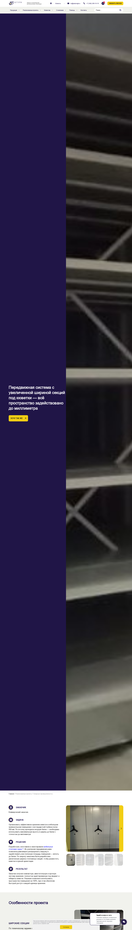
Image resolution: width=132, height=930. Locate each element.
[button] (121, 828)
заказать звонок (115, 3)
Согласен (66, 927)
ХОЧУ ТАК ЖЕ (17, 418)
